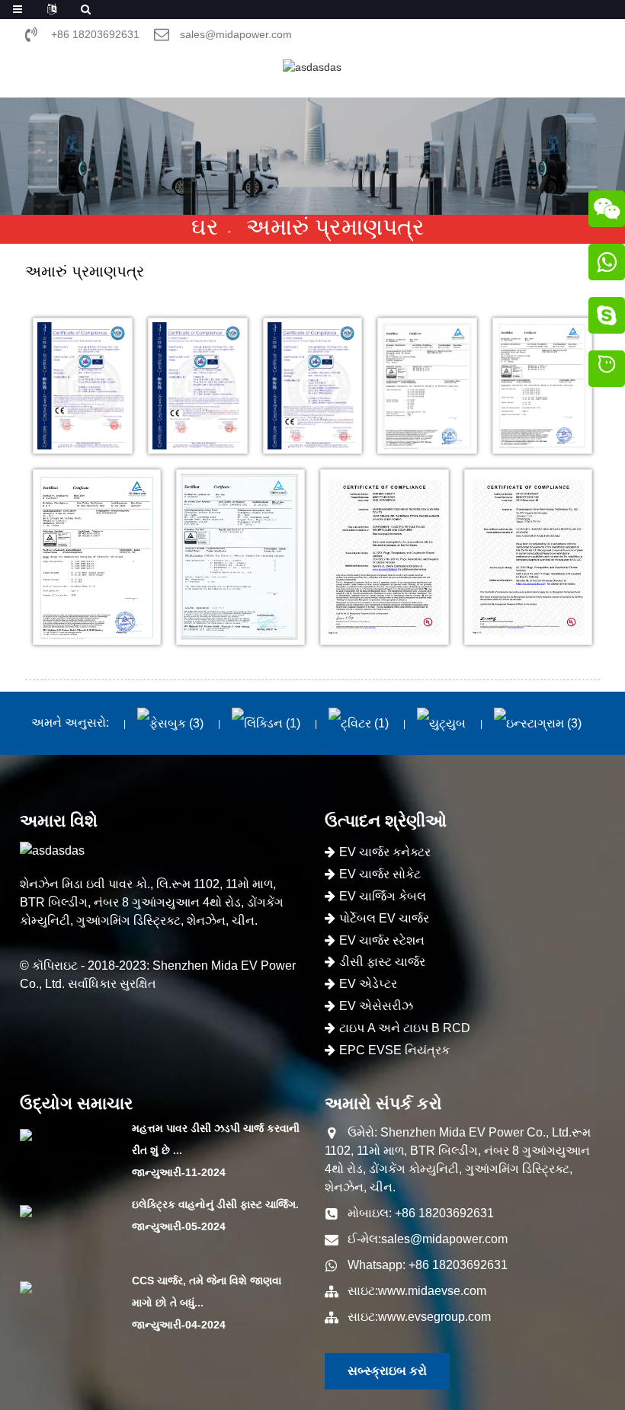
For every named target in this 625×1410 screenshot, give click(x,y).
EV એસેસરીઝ (376, 1005)
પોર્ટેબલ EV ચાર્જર (384, 918)
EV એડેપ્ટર (368, 983)
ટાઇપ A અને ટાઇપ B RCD (404, 1028)
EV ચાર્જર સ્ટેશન (382, 940)
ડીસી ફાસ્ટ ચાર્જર (382, 961)
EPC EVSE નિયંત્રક (394, 1050)
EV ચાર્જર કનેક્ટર (385, 852)
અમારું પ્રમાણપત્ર (335, 226)
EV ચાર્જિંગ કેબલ (382, 896)
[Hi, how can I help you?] (606, 371)
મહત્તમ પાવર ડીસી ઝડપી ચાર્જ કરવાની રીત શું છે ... (216, 1139)
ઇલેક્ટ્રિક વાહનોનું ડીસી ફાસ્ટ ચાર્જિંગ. (215, 1204)
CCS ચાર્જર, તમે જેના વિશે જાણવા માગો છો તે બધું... (206, 1291)
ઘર (205, 226)
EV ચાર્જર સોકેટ (380, 874)
